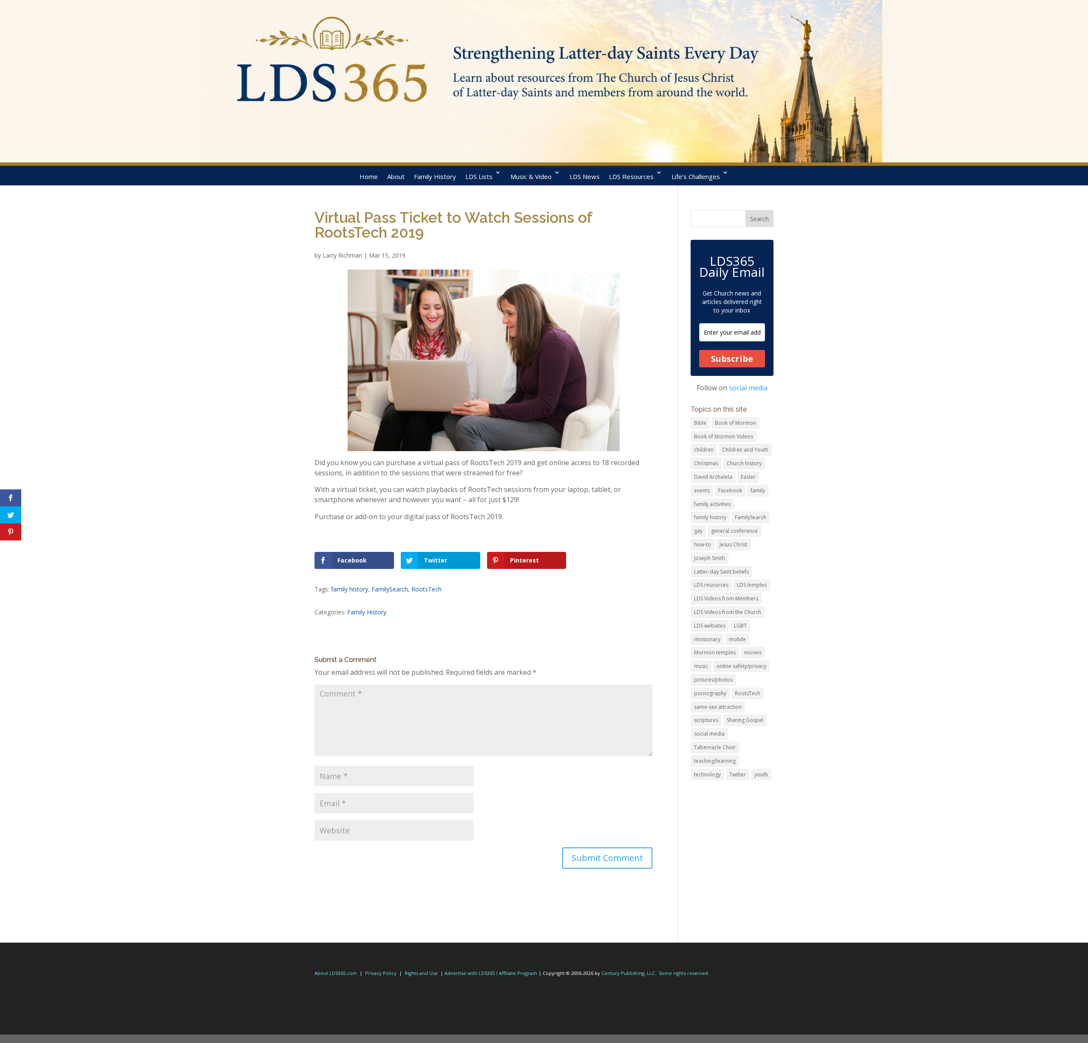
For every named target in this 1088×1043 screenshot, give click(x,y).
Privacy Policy (381, 973)
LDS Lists (479, 176)
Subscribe (732, 358)
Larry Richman (342, 255)
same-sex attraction (718, 706)
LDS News (585, 176)
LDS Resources (631, 176)
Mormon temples (715, 652)
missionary (707, 639)
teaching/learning (715, 760)
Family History (435, 176)
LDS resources (711, 584)
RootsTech (426, 589)
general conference (734, 530)
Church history (744, 463)
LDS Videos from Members (726, 598)
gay (698, 530)
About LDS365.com (335, 973)
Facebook (730, 490)
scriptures (706, 720)
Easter (748, 476)
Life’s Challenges (696, 176)
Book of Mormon (735, 422)
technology (707, 774)
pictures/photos (713, 679)
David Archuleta (713, 476)
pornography (710, 693)
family (758, 490)
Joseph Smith (709, 558)
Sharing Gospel (745, 720)
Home (369, 176)
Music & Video (531, 176)
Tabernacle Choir (715, 747)
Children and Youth (745, 449)
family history (349, 589)
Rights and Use (421, 973)
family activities (712, 504)
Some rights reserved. (684, 973)
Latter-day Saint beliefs (721, 571)
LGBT (740, 625)
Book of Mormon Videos (723, 436)
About (396, 176)
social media (748, 387)
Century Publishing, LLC (628, 973)
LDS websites (709, 625)
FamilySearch (389, 589)
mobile (737, 639)
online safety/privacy (741, 666)
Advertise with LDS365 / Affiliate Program (491, 973)
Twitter (737, 774)
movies (753, 652)
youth (761, 774)
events (702, 490)
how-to (702, 544)
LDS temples (752, 584)
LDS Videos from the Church (727, 612)
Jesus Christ (733, 544)
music (701, 666)
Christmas (706, 463)
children (704, 449)
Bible (700, 422)
